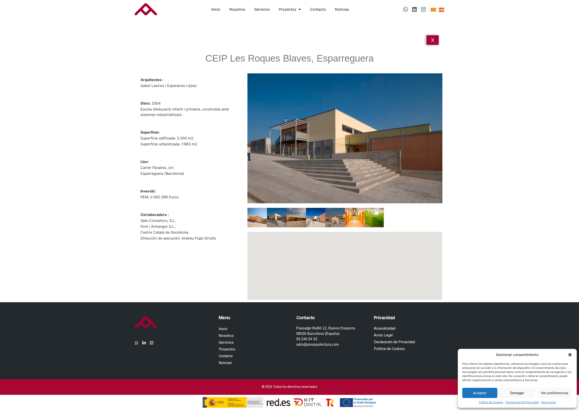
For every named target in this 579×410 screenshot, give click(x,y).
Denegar (517, 393)
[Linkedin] (414, 9)
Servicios (262, 9)
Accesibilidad (384, 328)
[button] (570, 354)
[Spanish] (442, 9)
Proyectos (287, 9)
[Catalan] (434, 9)
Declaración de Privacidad (522, 402)
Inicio (215, 9)
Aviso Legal (548, 402)
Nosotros (237, 9)
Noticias (342, 9)
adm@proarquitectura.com (317, 344)
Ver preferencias (554, 393)
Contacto (318, 9)
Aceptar (479, 393)
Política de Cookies (491, 402)
